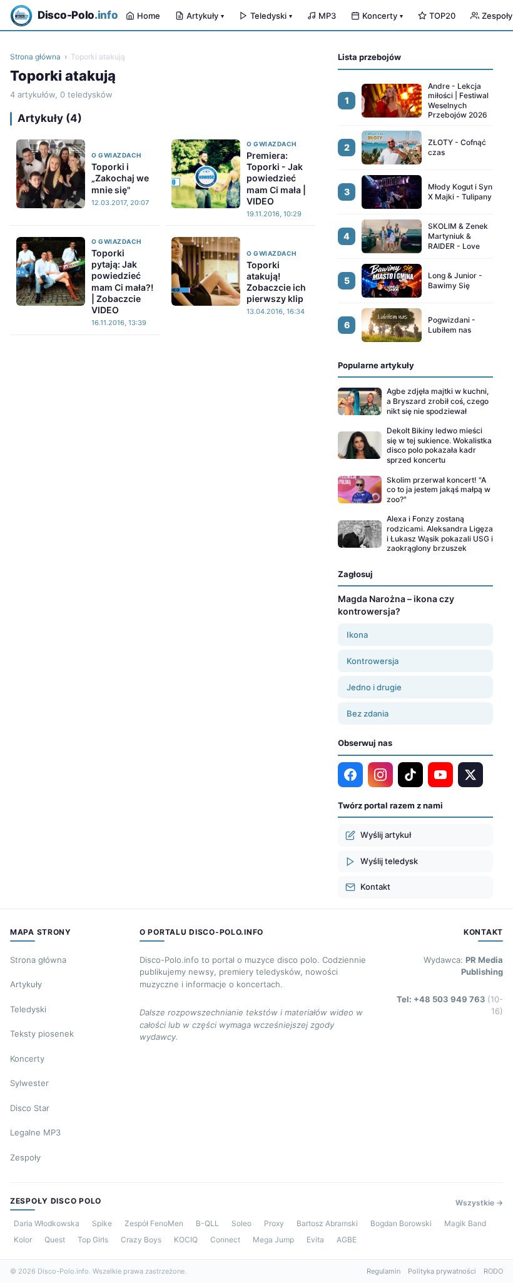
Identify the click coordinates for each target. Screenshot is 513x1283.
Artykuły (205, 16)
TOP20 (442, 16)
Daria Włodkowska (46, 1223)
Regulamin (383, 1271)
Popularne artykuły (376, 365)
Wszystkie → (479, 1202)
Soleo (241, 1223)
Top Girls (93, 1239)
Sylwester (29, 1083)
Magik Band (465, 1223)
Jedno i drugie (374, 687)
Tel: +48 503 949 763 (450, 1005)
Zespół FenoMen (153, 1223)
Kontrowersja (373, 661)
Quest (54, 1239)
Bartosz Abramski (327, 1223)
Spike (102, 1223)
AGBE (347, 1239)
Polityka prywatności (442, 1271)
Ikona (357, 635)
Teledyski (271, 16)
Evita (315, 1239)
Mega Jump (273, 1239)
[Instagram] (380, 774)
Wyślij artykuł (385, 835)
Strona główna (35, 56)
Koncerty (382, 16)
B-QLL (207, 1223)
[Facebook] (350, 774)
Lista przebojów (369, 57)
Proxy (274, 1223)
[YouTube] (440, 774)
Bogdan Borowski (401, 1223)
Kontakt (375, 887)
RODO (493, 1271)
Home (148, 16)
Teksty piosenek (42, 1034)
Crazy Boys (141, 1239)
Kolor (23, 1239)
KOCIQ (186, 1239)
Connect (225, 1239)
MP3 (327, 16)
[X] (470, 774)
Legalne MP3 (35, 1132)
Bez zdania (368, 713)
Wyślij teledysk (389, 861)
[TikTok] (410, 774)
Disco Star (29, 1108)
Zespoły (25, 1157)
